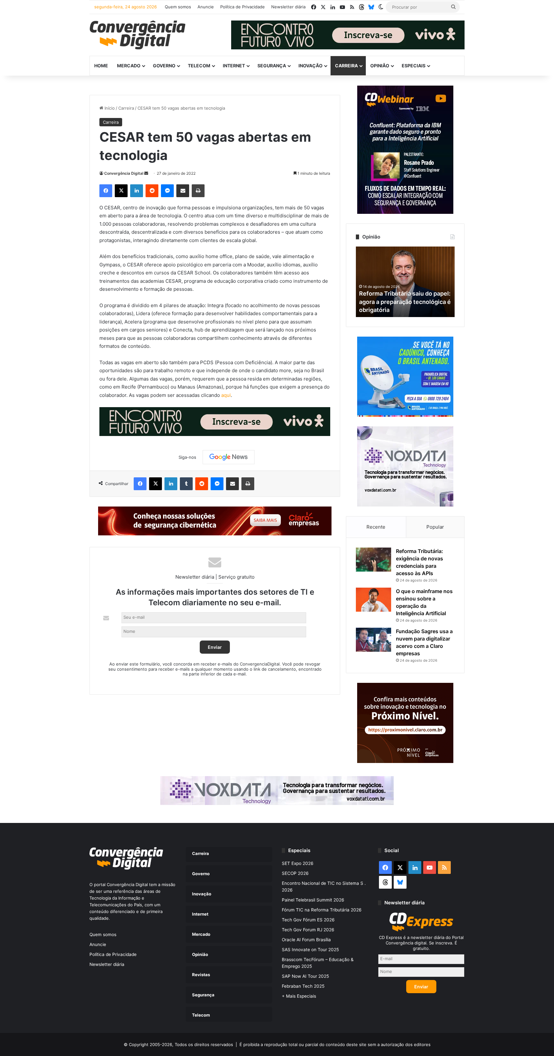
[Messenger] (167, 190)
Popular (435, 527)
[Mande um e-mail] (146, 173)
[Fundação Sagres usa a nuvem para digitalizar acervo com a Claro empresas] (373, 640)
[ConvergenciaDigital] (137, 35)
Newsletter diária (288, 6)
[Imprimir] (198, 190)
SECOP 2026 (295, 873)
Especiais (413, 65)
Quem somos (178, 6)
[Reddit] (152, 190)
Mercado (128, 65)
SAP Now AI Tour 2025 (305, 976)
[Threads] (361, 7)
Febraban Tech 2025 (303, 986)
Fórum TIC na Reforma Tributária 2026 (322, 909)
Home (101, 65)
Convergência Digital (123, 173)
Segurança (271, 65)
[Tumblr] (186, 483)
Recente (375, 527)
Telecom (199, 65)
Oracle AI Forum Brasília (306, 939)
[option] (405, 282)
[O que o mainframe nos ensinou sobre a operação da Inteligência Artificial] (373, 600)
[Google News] (229, 457)
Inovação (310, 65)
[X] (121, 190)
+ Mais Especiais (299, 996)
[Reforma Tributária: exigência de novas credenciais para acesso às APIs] (373, 560)
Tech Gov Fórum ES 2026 (308, 919)
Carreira (346, 65)
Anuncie (205, 6)
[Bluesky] (371, 7)
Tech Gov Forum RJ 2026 (308, 929)
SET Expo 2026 (298, 863)
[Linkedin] (136, 190)
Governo (164, 65)
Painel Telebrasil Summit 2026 (313, 899)
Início (109, 108)
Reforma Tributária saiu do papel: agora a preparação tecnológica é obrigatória (405, 301)
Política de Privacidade (242, 6)
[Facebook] (105, 190)
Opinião (379, 65)
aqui (226, 395)
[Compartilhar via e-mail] (182, 190)
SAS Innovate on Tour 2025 (310, 949)
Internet (234, 65)
